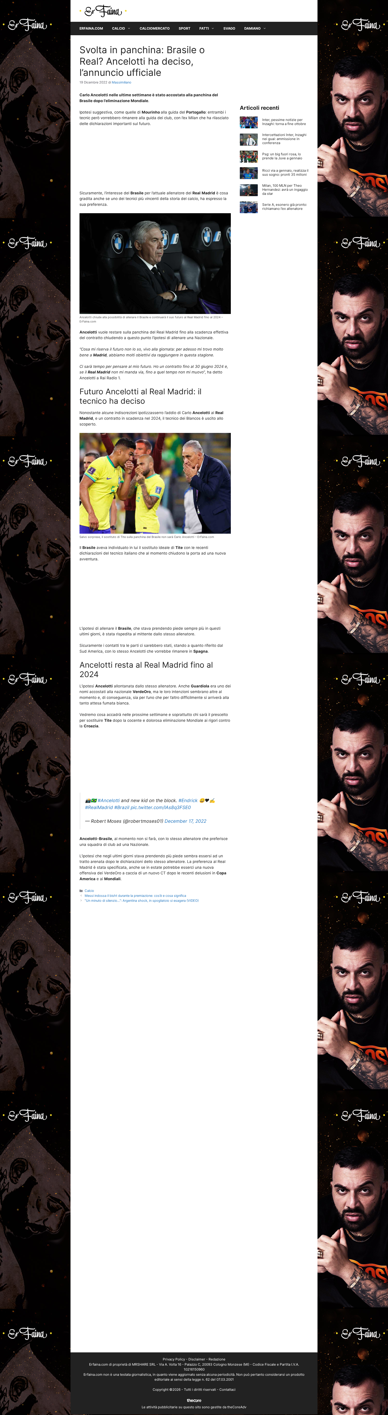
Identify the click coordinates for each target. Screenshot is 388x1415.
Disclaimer (196, 1359)
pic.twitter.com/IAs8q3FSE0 (161, 807)
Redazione (217, 1359)
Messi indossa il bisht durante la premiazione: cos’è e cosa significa (135, 895)
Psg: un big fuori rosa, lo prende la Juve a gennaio (282, 156)
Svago (229, 28)
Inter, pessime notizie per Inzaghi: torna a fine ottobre (284, 122)
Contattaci (227, 1389)
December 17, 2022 (185, 821)
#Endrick (188, 800)
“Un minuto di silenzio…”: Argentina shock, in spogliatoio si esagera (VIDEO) (142, 900)
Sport (184, 28)
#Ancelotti (109, 800)
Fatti (204, 28)
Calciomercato (155, 28)
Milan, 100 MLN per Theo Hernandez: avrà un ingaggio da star (285, 189)
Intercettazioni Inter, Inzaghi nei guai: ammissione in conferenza (284, 139)
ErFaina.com (91, 28)
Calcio (118, 28)
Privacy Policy (174, 1359)
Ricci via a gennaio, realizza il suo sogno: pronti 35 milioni (285, 172)
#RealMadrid (99, 807)
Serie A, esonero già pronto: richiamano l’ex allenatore (284, 206)
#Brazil (121, 807)
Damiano (252, 28)
